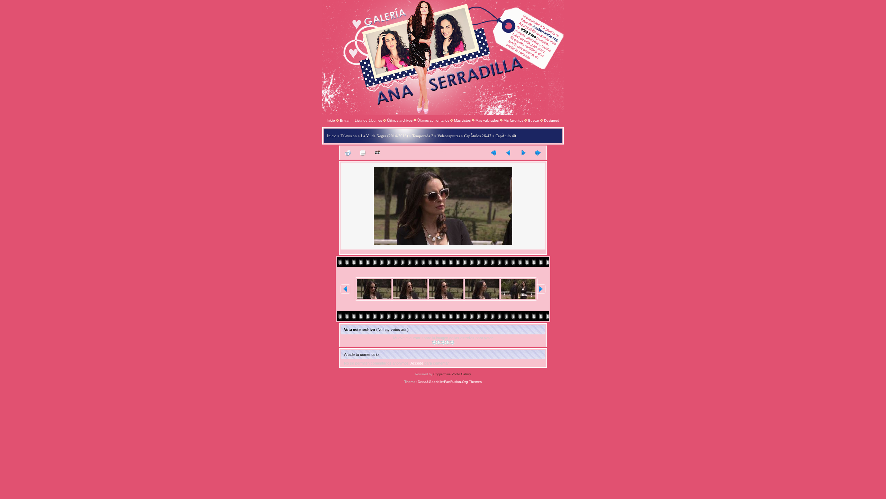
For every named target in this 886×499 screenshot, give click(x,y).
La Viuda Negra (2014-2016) (384, 136)
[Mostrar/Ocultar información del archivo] (362, 153)
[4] (447, 342)
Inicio (331, 120)
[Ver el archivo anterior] (508, 153)
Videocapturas (448, 136)
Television (349, 136)
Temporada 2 (422, 136)
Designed (551, 120)
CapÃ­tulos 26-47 (477, 136)
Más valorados (487, 120)
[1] (434, 342)
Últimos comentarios (433, 120)
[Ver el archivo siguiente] (523, 153)
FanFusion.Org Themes (463, 382)
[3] (443, 342)
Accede (416, 363)
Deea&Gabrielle (430, 382)
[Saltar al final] (538, 153)
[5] (452, 342)
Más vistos (462, 120)
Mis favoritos (513, 120)
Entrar (345, 120)
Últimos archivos (400, 120)
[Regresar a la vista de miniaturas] (348, 153)
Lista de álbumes (368, 120)
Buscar (533, 120)
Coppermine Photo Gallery (452, 374)
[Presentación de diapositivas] (377, 153)
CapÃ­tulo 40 (506, 136)
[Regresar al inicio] (493, 153)
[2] (438, 342)
